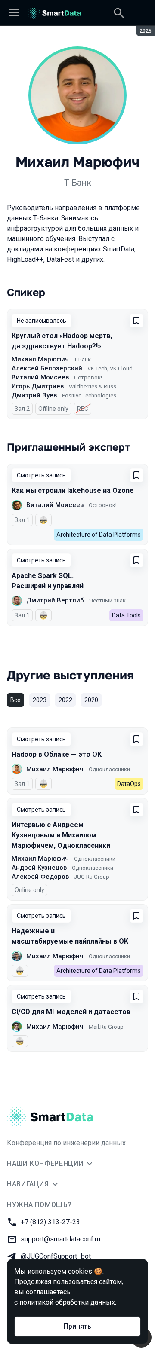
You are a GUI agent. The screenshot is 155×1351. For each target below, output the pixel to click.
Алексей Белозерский (47, 368)
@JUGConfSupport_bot (56, 1256)
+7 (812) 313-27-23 (50, 1222)
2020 (91, 700)
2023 (39, 700)
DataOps (129, 783)
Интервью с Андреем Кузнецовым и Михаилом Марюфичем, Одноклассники (61, 835)
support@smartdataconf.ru (60, 1239)
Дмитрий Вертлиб (55, 600)
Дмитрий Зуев (34, 395)
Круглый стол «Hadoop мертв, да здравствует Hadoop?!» (62, 341)
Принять (77, 1326)
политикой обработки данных (67, 1302)
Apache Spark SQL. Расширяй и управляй (48, 581)
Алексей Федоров (40, 876)
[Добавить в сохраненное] (136, 320)
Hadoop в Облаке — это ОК (57, 754)
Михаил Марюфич (40, 359)
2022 (65, 700)
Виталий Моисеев (40, 377)
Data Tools (126, 615)
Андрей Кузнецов (39, 867)
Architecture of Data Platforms (98, 534)
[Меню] (13, 12)
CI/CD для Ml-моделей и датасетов (71, 1012)
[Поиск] (118, 12)
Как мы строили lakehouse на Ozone (73, 490)
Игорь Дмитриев (38, 386)
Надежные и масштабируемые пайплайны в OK (70, 936)
